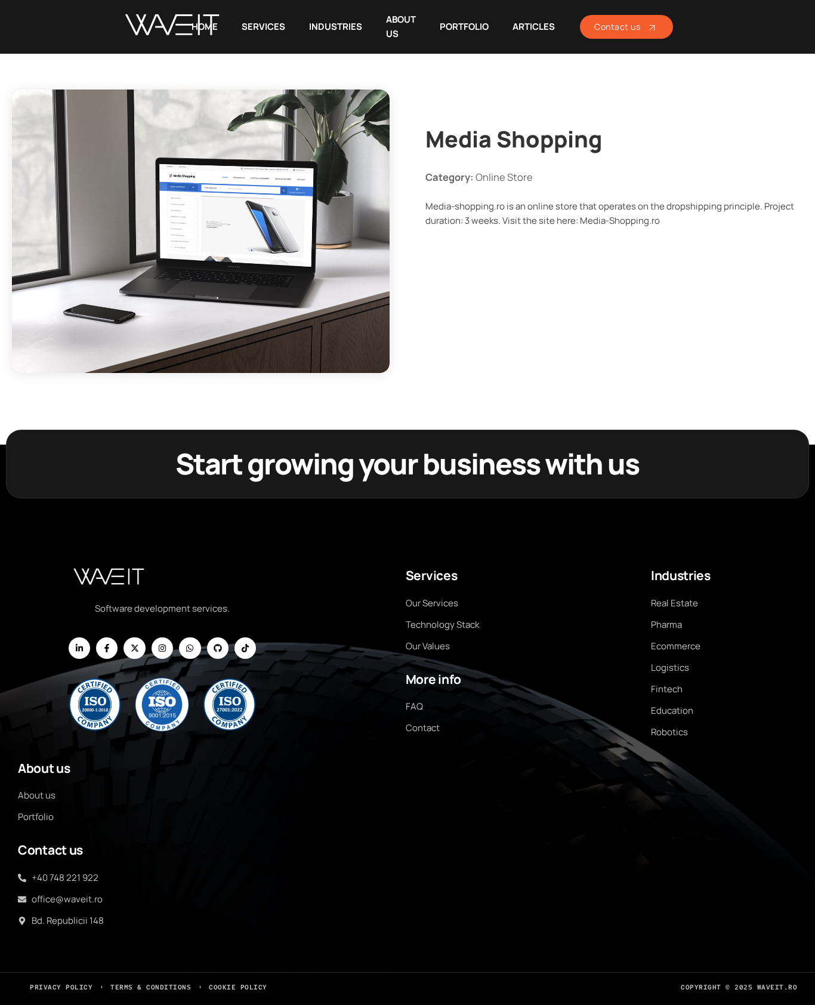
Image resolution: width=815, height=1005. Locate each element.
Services (263, 26)
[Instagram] (162, 648)
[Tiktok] (245, 648)
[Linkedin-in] (79, 648)
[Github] (218, 648)
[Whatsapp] (189, 648)
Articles (534, 26)
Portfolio (464, 26)
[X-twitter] (134, 648)
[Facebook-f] (107, 648)
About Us (401, 26)
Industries (335, 26)
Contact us (617, 26)
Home (205, 26)
